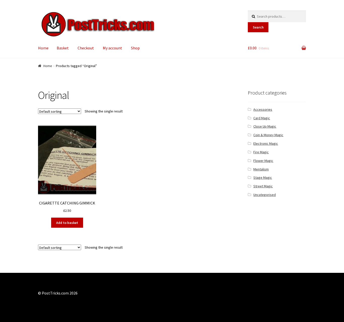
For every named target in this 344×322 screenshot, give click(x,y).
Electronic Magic (265, 143)
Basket (63, 47)
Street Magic (263, 186)
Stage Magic (262, 177)
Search (258, 27)
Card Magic (261, 118)
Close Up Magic (264, 126)
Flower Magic (263, 160)
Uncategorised (264, 194)
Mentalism (261, 169)
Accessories (262, 109)
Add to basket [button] (67, 222)
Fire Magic (261, 152)
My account (112, 47)
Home (43, 47)
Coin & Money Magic (268, 135)
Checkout (86, 47)
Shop (135, 47)
